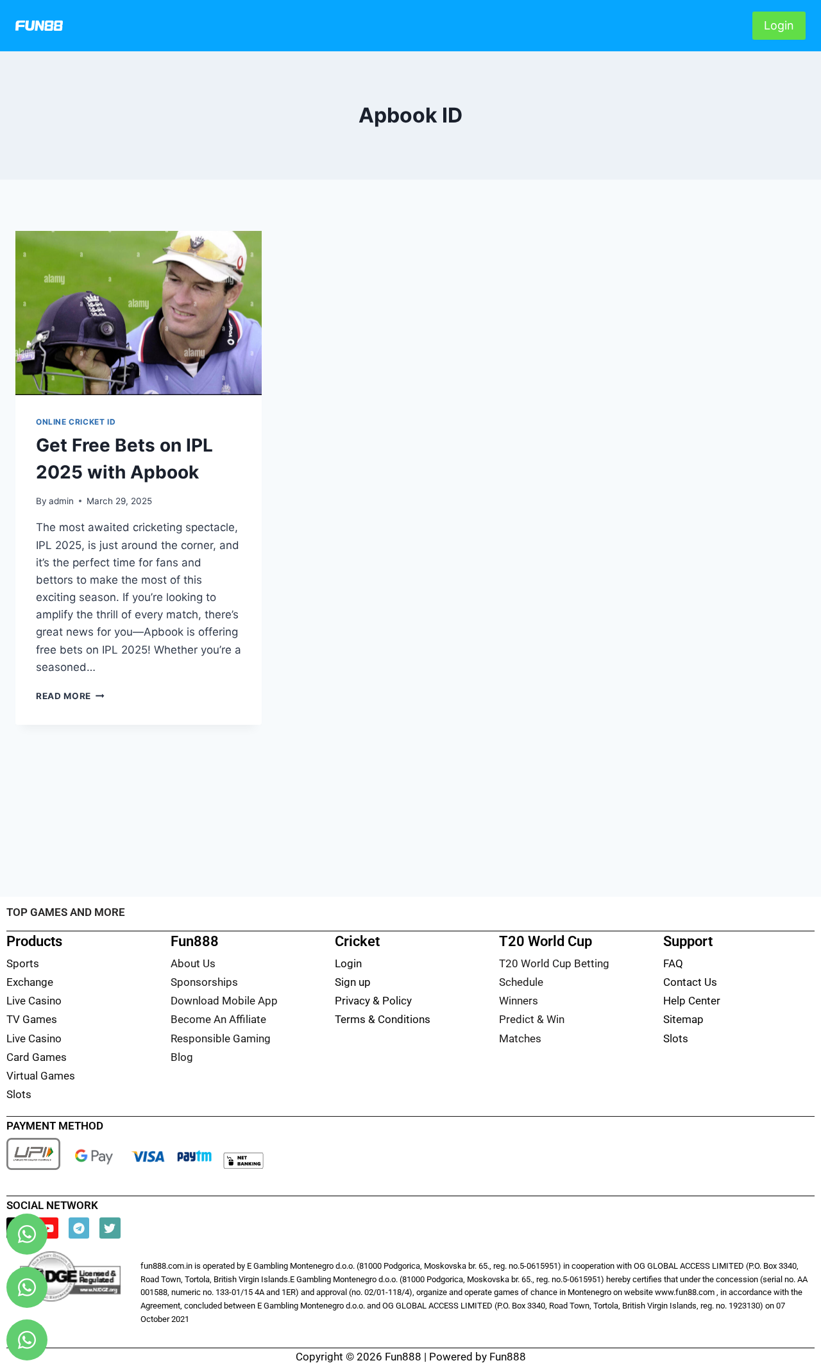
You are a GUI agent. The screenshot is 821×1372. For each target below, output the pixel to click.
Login (779, 25)
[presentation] (138, 313)
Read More (70, 696)
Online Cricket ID (75, 422)
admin (61, 501)
